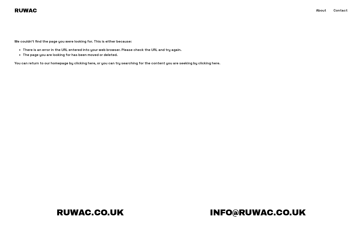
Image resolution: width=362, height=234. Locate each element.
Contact (341, 10)
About (321, 10)
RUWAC (25, 11)
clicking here (84, 63)
